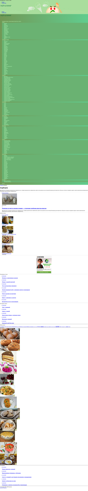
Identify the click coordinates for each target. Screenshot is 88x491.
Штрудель (6, 171)
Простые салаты (7, 90)
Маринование (6, 120)
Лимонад (5, 111)
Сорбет (5, 136)
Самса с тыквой (5, 224)
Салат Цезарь (6, 95)
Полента (5, 73)
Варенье (5, 116)
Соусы (3, 139)
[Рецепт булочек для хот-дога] (10, 339)
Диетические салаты (8, 84)
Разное (3, 179)
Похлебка (6, 30)
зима (13, 326)
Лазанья (5, 61)
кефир (18, 326)
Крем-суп (6, 26)
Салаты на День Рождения (9, 97)
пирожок (45, 326)
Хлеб (5, 160)
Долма (5, 53)
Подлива (5, 72)
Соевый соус (6, 142)
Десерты (4, 125)
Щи (4, 38)
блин (0, 326)
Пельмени (6, 70)
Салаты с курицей (7, 83)
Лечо (5, 119)
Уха (4, 35)
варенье (2, 326)
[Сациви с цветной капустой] (8, 430)
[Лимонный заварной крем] (8, 464)
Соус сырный (6, 143)
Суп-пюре (6, 34)
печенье (38, 326)
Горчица (5, 148)
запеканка (10, 326)
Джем (5, 123)
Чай (5, 103)
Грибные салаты (7, 79)
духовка (7, 326)
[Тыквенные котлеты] (8, 407)
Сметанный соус (7, 141)
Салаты (3, 75)
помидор (49, 326)
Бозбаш (5, 23)
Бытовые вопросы (7, 181)
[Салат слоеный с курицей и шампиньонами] (7, 441)
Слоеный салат (7, 101)
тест (65, 326)
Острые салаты (7, 88)
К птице (5, 151)
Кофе (5, 104)
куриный (25, 326)
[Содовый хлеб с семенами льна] (10, 350)
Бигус (5, 45)
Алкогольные (6, 114)
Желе (5, 127)
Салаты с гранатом (7, 100)
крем (22, 326)
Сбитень (5, 107)
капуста (15, 326)
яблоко (69, 326)
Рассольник (6, 31)
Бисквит (5, 165)
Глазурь (5, 177)
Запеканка (6, 174)
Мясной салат (6, 81)
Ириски (5, 129)
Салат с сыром (7, 93)
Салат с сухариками (8, 92)
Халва (5, 138)
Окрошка (5, 29)
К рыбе (5, 152)
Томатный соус (7, 145)
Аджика (5, 122)
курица (27, 326)
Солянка (5, 33)
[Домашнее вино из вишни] (7, 384)
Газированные (7, 112)
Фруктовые (6, 110)
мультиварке (31, 326)
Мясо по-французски (8, 66)
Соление (5, 121)
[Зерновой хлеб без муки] (7, 252)
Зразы (5, 57)
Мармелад (6, 132)
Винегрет (6, 76)
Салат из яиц (6, 86)
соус (60, 326)
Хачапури (6, 169)
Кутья (5, 131)
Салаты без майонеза (8, 96)
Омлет (5, 67)
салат (57, 326)
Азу (4, 40)
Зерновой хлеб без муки (6, 253)
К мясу (5, 150)
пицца (47, 326)
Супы (3, 22)
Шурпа (5, 37)
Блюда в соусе (7, 147)
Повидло (5, 118)
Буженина (6, 48)
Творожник (6, 176)
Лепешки (5, 167)
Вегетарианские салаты (8, 77)
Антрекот (6, 41)
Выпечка (4, 154)
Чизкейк (5, 170)
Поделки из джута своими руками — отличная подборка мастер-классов (24, 208)
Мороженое (6, 133)
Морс (5, 106)
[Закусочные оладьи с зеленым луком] (7, 233)
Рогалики (6, 163)
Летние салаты (7, 85)
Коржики (5, 156)
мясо (34, 326)
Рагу (5, 74)
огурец (36, 326)
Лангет (5, 62)
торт (67, 326)
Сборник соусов (7, 140)
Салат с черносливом (8, 94)
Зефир (5, 128)
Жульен (5, 56)
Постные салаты (7, 89)
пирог (42, 326)
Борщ (5, 24)
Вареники (6, 49)
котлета (20, 326)
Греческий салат (7, 78)
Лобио (5, 63)
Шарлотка (6, 172)
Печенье (5, 161)
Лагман (5, 27)
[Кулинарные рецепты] (6, 19)
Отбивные (6, 68)
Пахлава (5, 166)
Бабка (5, 42)
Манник (5, 173)
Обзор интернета (7, 180)
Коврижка (6, 178)
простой (52, 326)
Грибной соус (6, 149)
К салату (5, 153)
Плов (5, 71)
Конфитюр (6, 117)
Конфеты (5, 130)
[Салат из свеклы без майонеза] (8, 373)
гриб (5, 326)
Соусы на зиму (7, 144)
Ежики (5, 54)
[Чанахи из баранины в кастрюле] (8, 453)
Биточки (5, 46)
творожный (63, 326)
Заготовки (4, 115)
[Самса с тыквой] (7, 223)
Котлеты (5, 60)
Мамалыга (6, 64)
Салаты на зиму (7, 98)
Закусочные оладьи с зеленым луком (9, 234)
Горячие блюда (5, 39)
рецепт (54, 326)
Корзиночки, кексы (7, 159)
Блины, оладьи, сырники (8, 157)
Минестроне (6, 28)
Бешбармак (6, 44)
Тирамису (6, 137)
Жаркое (5, 55)
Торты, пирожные (7, 158)
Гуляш (5, 52)
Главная (1, 185)
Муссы (5, 134)
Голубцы (5, 51)
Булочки (5, 164)
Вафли (5, 155)
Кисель (5, 108)
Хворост (5, 162)
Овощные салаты (7, 87)
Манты (5, 65)
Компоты (5, 109)
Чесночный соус (7, 146)
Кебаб (5, 59)
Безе (5, 126)
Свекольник (6, 32)
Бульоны (5, 25)
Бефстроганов (7, 43)
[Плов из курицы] (7, 396)
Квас (5, 105)
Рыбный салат (7, 82)
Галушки (5, 50)
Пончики (5, 175)
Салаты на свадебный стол (9, 99)
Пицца (5, 168)
